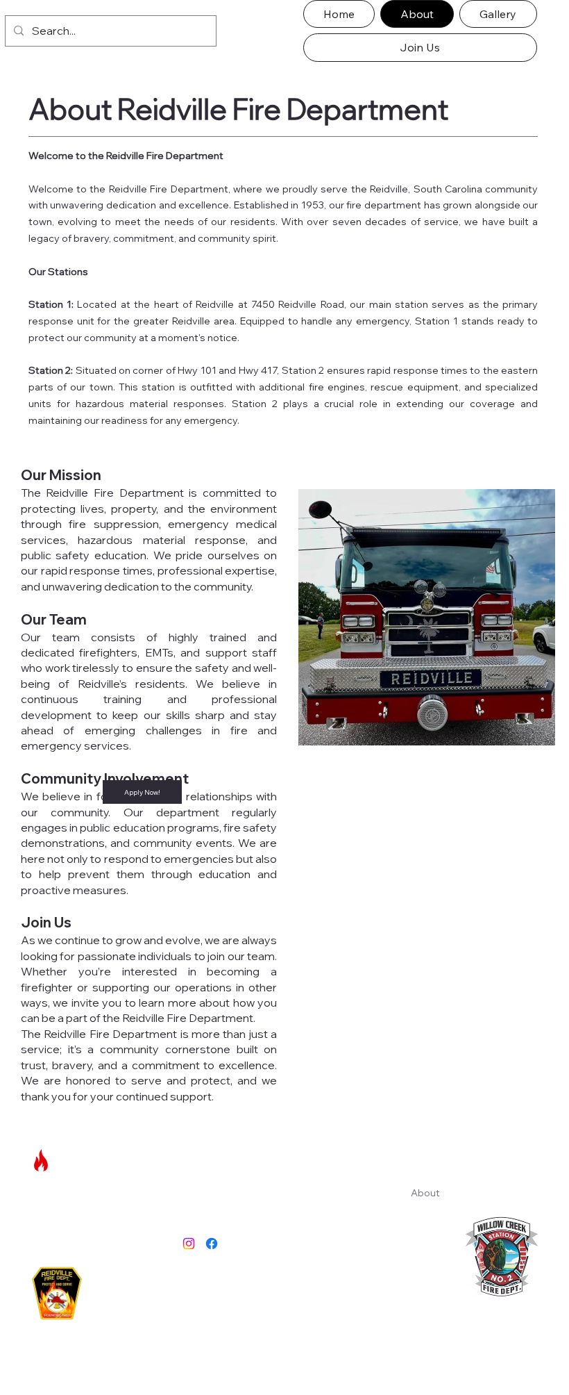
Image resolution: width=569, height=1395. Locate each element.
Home (425, 1179)
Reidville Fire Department (93, 1160)
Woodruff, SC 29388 (299, 1214)
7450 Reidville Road (297, 1197)
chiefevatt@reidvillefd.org (314, 1295)
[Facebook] (211, 1243)
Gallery (427, 1206)
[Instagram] (188, 1243)
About (425, 1193)
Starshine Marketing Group (337, 1359)
